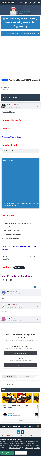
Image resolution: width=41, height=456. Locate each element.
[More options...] (37, 106)
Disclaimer (34, 436)
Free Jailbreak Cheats (23, 90)
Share (10, 376)
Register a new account (20, 353)
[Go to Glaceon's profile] (4, 293)
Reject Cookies (21, 453)
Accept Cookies (8, 453)
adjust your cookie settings (16, 447)
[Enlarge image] (8, 112)
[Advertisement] (20, 57)
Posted (13, 294)
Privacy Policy (24, 436)
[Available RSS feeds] (38, 426)
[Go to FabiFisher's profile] (4, 306)
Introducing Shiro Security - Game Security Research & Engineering (21, 22)
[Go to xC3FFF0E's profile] (4, 106)
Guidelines (37, 447)
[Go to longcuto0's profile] (4, 319)
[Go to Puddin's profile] (5, 414)
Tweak (5, 80)
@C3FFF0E (19, 267)
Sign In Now (20, 365)
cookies (16, 442)
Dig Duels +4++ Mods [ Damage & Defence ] (16, 406)
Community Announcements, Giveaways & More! (20, 33)
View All (20, 420)
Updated (13, 107)
